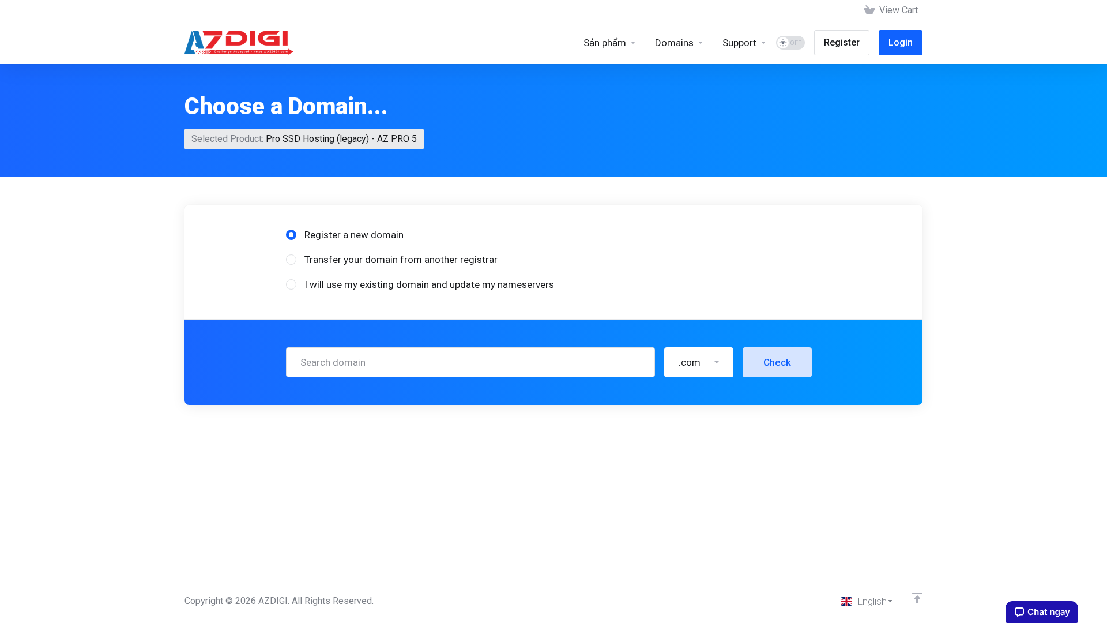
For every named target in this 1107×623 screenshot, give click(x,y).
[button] (698, 362)
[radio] (291, 235)
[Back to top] (917, 598)
